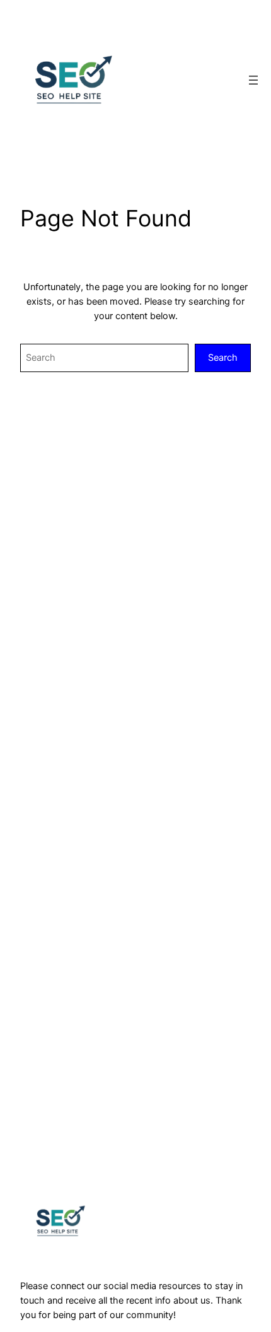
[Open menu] (253, 80)
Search (223, 357)
